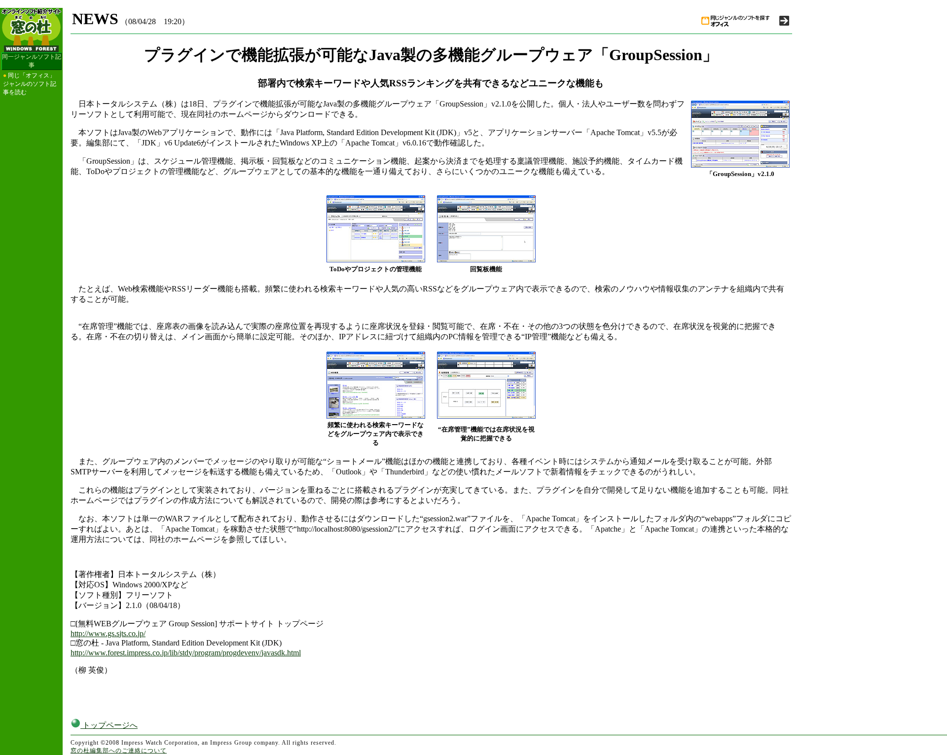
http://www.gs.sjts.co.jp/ (108, 633)
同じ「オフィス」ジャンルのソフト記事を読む (29, 84)
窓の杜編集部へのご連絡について (119, 750)
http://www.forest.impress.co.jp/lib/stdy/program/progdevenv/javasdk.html (186, 652)
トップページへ (109, 725)
